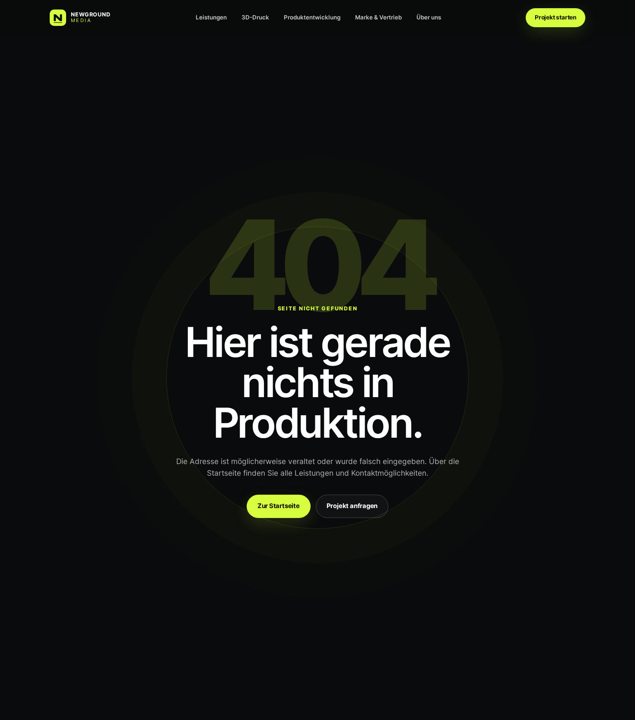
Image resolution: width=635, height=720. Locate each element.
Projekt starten (555, 17)
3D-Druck (255, 17)
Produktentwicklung (312, 17)
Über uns (428, 17)
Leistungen (211, 17)
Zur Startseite (278, 506)
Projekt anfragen (352, 506)
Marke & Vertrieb (378, 17)
